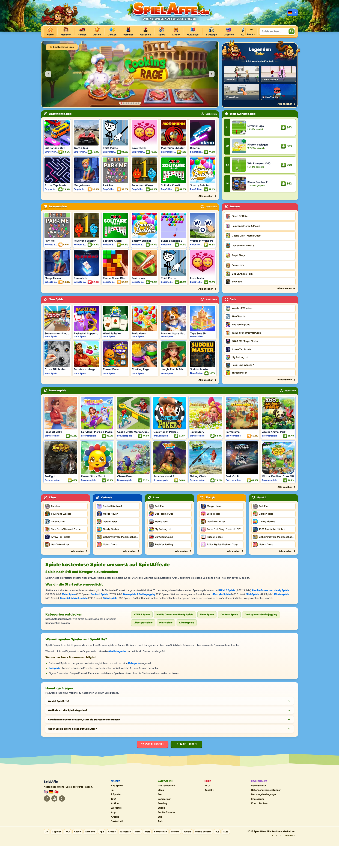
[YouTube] (62, 798)
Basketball (117, 821)
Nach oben (188, 744)
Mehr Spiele (69, 594)
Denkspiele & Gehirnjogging (139, 594)
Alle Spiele (117, 785)
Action (115, 803)
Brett (161, 794)
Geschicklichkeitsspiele (74, 598)
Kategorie (134, 663)
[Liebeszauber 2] (278, 74)
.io (112, 790)
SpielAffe (51, 781)
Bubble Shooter (166, 812)
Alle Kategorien (117, 651)
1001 (113, 799)
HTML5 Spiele (227, 590)
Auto (160, 821)
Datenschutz (258, 785)
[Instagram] (54, 798)
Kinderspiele (281, 594)
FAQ (207, 785)
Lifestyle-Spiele (221, 594)
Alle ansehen (77, 551)
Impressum (257, 799)
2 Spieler (116, 794)
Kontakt (209, 790)
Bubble (161, 807)
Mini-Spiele (252, 594)
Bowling (162, 803)
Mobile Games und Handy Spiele (270, 590)
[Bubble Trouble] (278, 92)
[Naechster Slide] (212, 74)
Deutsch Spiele (99, 594)
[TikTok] (47, 798)
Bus (160, 816)
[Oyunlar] (56, 791)
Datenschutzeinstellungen (266, 790)
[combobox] (273, 31)
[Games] (46, 791)
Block (161, 790)
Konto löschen (259, 803)
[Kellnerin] (241, 74)
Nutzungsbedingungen (264, 794)
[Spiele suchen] (292, 31)
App (113, 812)
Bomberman (164, 799)
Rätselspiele (110, 598)
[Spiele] (292, 12)
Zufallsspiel (154, 744)
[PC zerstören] (241, 92)
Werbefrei (116, 807)
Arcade (115, 816)
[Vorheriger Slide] (48, 74)
